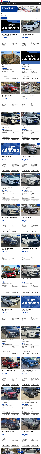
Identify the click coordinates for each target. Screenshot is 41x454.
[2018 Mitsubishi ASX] (10, 332)
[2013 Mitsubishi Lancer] (30, 26)
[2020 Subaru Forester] (30, 424)
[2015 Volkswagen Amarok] (10, 210)
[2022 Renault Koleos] (10, 424)
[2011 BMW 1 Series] (30, 57)
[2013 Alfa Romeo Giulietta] (10, 26)
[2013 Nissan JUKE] (10, 88)
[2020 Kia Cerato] (10, 149)
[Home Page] (5, 1)
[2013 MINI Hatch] (10, 118)
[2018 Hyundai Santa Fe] (30, 393)
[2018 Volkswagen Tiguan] (30, 363)
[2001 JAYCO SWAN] (10, 57)
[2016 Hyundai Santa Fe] (10, 363)
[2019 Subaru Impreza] (30, 332)
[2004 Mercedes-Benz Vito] (30, 240)
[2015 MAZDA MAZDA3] (30, 149)
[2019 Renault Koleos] (10, 240)
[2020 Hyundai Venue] (10, 393)
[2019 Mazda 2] (30, 179)
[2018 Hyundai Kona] (30, 302)
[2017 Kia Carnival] (10, 179)
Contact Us (15, 48)
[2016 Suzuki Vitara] (30, 118)
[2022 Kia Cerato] (10, 271)
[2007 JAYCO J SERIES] (30, 88)
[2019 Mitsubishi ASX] (10, 302)
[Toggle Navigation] (39, 3)
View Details (6, 48)
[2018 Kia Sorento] (30, 210)
